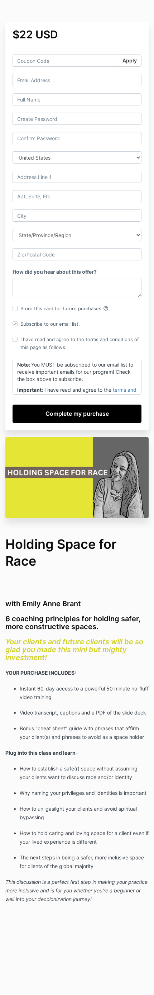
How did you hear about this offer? (55, 272)
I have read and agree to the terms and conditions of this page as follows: (79, 343)
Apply (129, 60)
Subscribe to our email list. (50, 324)
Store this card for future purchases (64, 308)
